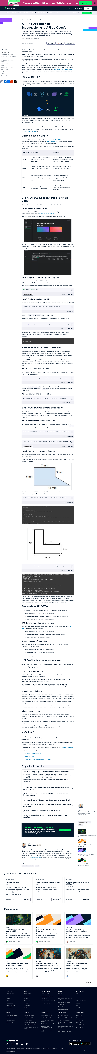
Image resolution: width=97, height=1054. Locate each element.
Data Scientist (79, 1020)
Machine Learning (11, 1017)
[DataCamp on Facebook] (7, 1044)
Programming (10, 1022)
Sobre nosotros (10, 993)
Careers (9, 998)
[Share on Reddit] (11, 81)
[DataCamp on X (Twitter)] (12, 1044)
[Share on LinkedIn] (5, 81)
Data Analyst (79, 1015)
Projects (26, 1003)
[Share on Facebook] (8, 81)
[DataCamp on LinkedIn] (17, 1044)
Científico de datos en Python (65, 1017)
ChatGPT (57, 140)
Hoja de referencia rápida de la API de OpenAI (37, 759)
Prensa (8, 996)
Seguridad (61, 1048)
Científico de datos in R (64, 1020)
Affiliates (9, 1000)
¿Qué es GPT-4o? (5, 52)
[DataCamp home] (17, 1040)
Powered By (64, 294)
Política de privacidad (11, 1048)
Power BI (78, 1003)
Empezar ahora (84, 3)
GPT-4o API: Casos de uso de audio (8, 61)
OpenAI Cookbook (29, 756)
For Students (61, 996)
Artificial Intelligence (81, 1000)
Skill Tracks (26, 996)
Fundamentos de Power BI (47, 1024)
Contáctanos (10, 1007)
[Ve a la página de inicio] (10, 8)
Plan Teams (44, 998)
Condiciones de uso (11, 1051)
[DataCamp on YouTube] (22, 1044)
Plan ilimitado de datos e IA (48, 1000)
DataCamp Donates (63, 1009)
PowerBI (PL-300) (80, 1024)
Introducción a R (28, 1020)
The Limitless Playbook (34, 857)
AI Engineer (78, 1022)
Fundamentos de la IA (13, 882)
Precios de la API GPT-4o (7, 67)
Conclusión (3, 73)
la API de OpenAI (52, 141)
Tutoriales (29, 19)
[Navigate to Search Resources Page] (69, 12)
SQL (77, 998)
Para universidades (63, 1006)
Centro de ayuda (11, 1005)
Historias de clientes (46, 1003)
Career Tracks (27, 993)
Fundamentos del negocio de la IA (48, 882)
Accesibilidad (54, 1048)
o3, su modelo (56, 64)
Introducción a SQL (28, 1017)
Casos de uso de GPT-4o (7, 54)
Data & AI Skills (45, 993)
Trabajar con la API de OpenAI (32, 753)
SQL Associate (79, 1017)
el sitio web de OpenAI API (46, 213)
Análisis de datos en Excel (30, 1024)
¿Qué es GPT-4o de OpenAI (29, 131)
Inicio (23, 19)
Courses (26, 998)
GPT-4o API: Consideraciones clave (8, 70)
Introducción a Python (29, 1015)
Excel (77, 1005)
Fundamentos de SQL (46, 1017)
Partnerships (10, 1003)
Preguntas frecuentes (6, 75)
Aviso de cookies (20, 1048)
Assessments (27, 1005)
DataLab (26, 1007)
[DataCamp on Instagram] (27, 1044)
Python (77, 993)
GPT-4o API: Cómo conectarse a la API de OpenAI (8, 57)
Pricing (60, 993)
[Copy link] (1, 81)
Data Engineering (11, 1020)
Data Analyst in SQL (63, 1015)
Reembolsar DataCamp (64, 1002)
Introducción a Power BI (30, 1022)
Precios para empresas (47, 996)
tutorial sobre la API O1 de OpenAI (63, 69)
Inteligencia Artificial (39, 19)
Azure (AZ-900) (79, 1027)
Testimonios (61, 1004)
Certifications (27, 1000)
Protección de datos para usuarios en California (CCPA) (37, 1048)
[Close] (94, 3)
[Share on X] (15, 81)
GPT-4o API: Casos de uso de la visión (9, 64)
